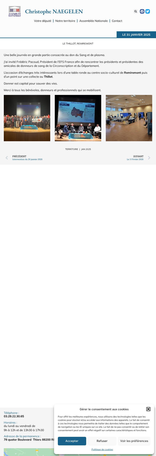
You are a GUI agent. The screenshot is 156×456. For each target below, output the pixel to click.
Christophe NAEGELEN (54, 11)
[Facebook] (142, 11)
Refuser (102, 441)
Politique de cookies (102, 449)
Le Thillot (69, 43)
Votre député (42, 21)
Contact (117, 21)
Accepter (71, 441)
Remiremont (85, 43)
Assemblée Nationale (93, 21)
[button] (148, 409)
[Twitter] (147, 11)
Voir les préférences (134, 441)
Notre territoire (65, 21)
